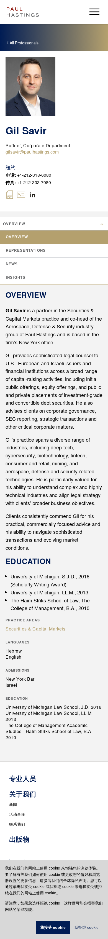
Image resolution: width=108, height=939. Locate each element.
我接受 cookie (53, 927)
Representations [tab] (26, 250)
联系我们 (17, 824)
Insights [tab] (15, 277)
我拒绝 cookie (86, 927)
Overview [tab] (17, 237)
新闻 (13, 804)
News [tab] (12, 264)
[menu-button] (94, 12)
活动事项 (17, 814)
